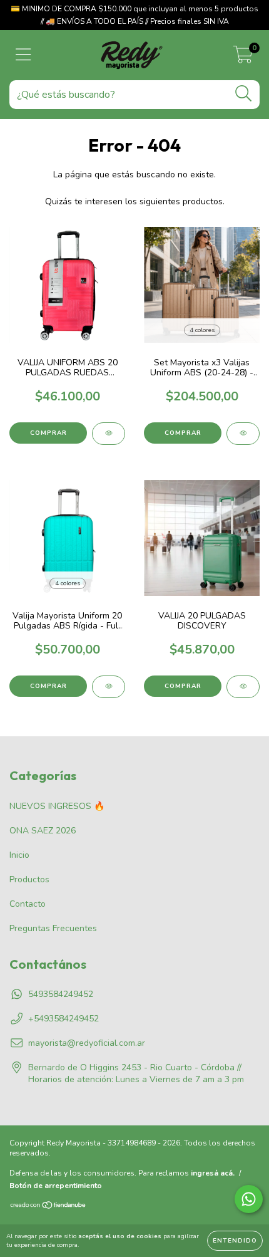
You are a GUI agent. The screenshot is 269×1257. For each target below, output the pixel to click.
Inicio (19, 855)
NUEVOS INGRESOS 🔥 (56, 806)
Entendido (235, 1240)
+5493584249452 (63, 1019)
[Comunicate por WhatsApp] (249, 1199)
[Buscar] (243, 93)
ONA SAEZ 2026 (42, 831)
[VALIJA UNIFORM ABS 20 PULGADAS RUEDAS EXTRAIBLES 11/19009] (108, 433)
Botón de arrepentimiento (55, 1186)
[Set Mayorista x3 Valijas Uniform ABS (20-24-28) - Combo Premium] (243, 433)
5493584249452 (60, 994)
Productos (29, 879)
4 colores (202, 330)
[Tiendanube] (48, 1207)
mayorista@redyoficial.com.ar (86, 1043)
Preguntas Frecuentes (53, 928)
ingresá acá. (213, 1173)
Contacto (27, 904)
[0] (243, 59)
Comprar (48, 433)
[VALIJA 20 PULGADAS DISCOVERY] (243, 686)
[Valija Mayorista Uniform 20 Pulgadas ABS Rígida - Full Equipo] (108, 686)
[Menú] (23, 55)
